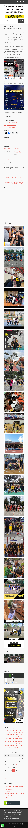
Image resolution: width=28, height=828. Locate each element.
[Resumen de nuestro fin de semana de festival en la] (14, 568)
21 (16, 767)
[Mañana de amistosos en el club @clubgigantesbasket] (14, 527)
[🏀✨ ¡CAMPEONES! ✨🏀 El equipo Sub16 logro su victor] (14, 277)
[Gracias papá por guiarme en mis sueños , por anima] (14, 610)
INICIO (7, 797)
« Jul (5, 778)
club (11, 168)
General (11, 167)
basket (20, 167)
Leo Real (15, 28)
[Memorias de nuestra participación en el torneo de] (14, 630)
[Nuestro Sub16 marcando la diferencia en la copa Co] (14, 360)
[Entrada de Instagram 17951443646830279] (14, 423)
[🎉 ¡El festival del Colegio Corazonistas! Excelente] (14, 485)
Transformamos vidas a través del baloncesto (14, 8)
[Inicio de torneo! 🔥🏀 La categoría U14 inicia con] (14, 444)
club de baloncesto (15, 168)
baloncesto (17, 167)
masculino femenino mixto (18, 170)
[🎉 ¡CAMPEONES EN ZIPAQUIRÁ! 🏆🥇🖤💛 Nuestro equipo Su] (14, 298)
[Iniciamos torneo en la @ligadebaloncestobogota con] (14, 464)
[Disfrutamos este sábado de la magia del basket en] (14, 589)
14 (16, 764)
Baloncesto (7, 167)
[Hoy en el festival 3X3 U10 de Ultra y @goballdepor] (14, 340)
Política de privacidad (20, 824)
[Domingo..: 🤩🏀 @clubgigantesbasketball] (14, 506)
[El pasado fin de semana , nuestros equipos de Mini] (14, 257)
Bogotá (8, 168)
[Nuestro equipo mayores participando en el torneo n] (14, 547)
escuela (21, 168)
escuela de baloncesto (8, 170)
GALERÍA (7, 791)
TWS (5, 171)
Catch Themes (17, 826)
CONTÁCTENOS (9, 789)
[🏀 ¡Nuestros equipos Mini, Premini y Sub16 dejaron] (14, 319)
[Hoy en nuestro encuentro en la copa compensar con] (14, 402)
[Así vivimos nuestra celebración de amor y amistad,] (14, 381)
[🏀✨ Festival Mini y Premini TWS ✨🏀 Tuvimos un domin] (14, 236)
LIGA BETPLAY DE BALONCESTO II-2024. (8, 160)
